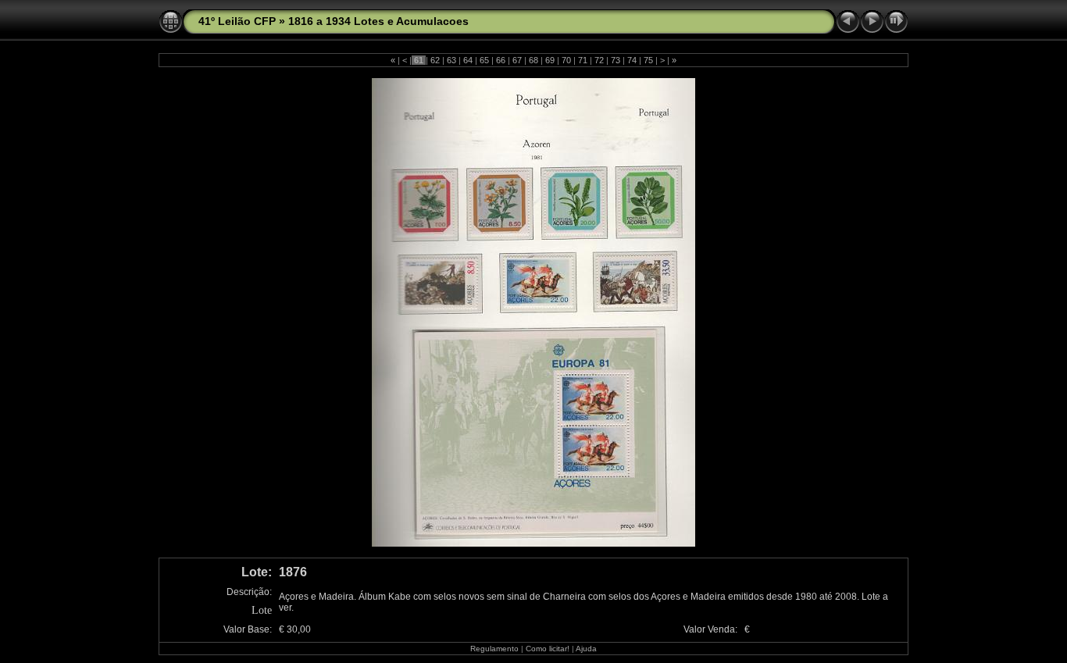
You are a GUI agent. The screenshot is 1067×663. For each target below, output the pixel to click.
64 (468, 60)
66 (501, 60)
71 (583, 60)
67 (517, 60)
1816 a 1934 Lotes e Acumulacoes (378, 21)
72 (599, 60)
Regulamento (494, 648)
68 (533, 60)
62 (435, 60)
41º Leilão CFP (237, 21)
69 (550, 60)
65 (484, 60)
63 (451, 60)
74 (632, 60)
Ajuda (586, 648)
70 (566, 60)
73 (615, 60)
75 (648, 60)
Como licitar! (547, 648)
